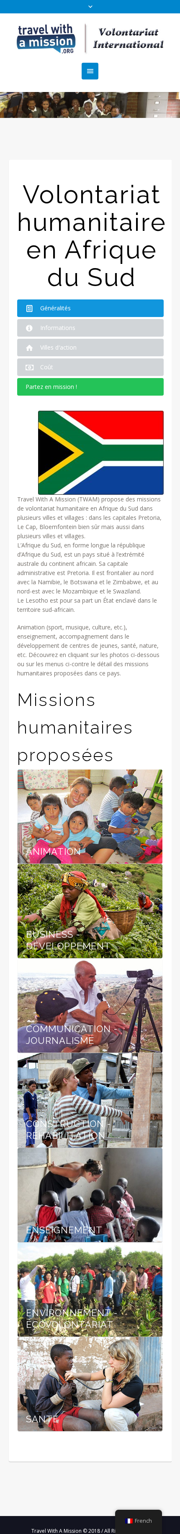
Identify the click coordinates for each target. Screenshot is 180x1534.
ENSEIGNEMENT (64, 1230)
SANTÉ (42, 1419)
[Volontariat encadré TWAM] (90, 38)
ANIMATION (53, 851)
